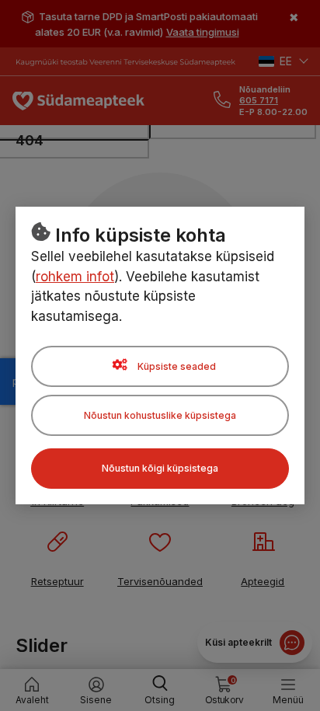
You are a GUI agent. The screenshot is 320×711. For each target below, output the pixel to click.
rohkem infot (75, 276)
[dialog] (160, 355)
